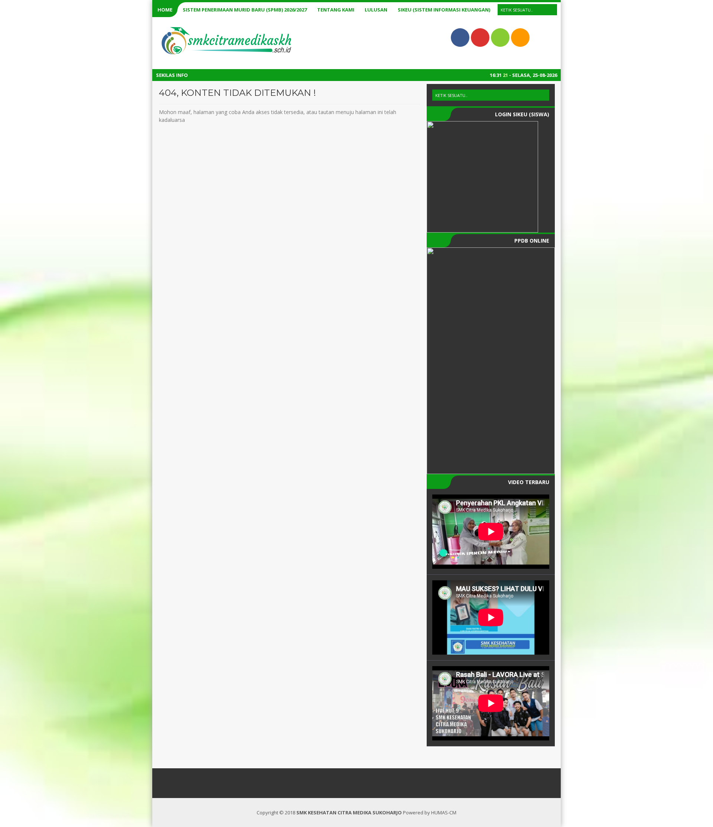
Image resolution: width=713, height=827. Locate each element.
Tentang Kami (335, 9)
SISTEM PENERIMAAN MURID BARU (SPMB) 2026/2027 (245, 9)
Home (164, 9)
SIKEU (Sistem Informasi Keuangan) (444, 9)
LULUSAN (376, 9)
